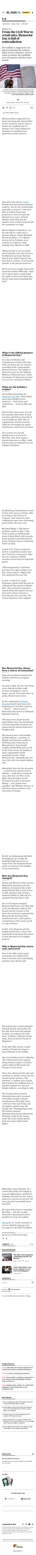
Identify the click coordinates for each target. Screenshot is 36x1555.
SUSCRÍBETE (26, 12)
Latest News (24, 24)
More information (6, 1291)
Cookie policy (29, 1539)
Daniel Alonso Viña (18, 1261)
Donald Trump (15, 24)
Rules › (32, 1244)
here (29, 1296)
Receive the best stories (10, 1458)
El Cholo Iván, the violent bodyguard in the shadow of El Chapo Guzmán (17, 1415)
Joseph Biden (6, 24)
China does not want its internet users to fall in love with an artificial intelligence (17, 1368)
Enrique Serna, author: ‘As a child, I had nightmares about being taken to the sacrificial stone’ (18, 1387)
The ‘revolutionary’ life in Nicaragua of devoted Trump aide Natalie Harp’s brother (18, 1402)
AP (18, 100)
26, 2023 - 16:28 (22, 102)
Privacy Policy (13, 1539)
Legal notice (6, 1539)
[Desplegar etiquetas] (32, 1282)
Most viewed (6, 1397)
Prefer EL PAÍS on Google (11, 112)
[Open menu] (3, 12)
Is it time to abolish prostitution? (18, 1373)
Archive (5, 1474)
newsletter (6, 1454)
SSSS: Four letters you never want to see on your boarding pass (22, 1269)
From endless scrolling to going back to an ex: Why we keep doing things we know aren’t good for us (18, 1379)
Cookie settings (22, 1539)
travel (26, 202)
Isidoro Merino (17, 1273)
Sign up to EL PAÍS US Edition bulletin (16, 1235)
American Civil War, (11, 396)
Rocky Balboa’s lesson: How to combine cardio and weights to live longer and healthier (18, 1427)
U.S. (4, 19)
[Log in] (32, 12)
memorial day (6, 29)
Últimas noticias (8, 1364)
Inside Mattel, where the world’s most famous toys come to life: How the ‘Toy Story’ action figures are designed (18, 1408)
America (4, 1282)
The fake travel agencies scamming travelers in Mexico (23, 1256)
